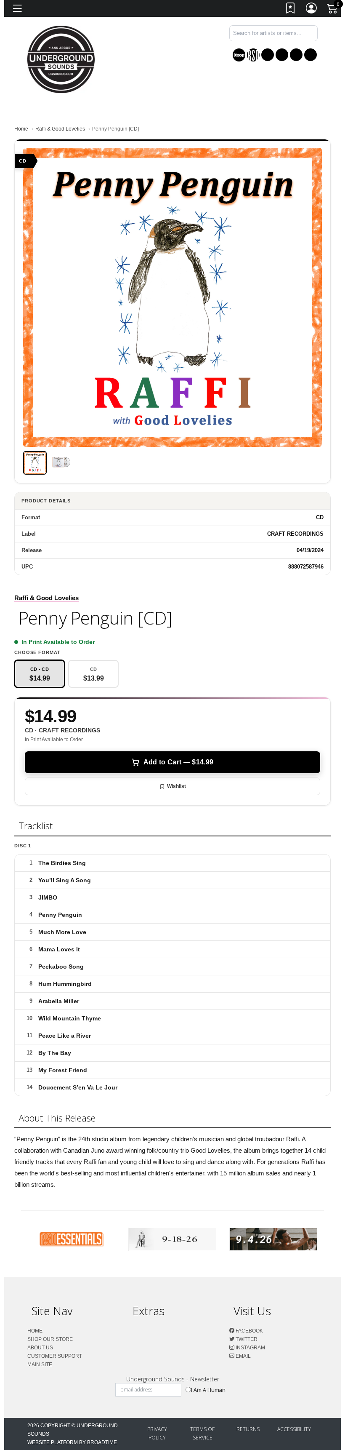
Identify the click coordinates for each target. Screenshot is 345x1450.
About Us (40, 1348)
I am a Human (208, 1390)
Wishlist (176, 786)
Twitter (245, 1339)
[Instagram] (296, 55)
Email (242, 1356)
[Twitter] (282, 55)
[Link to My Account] (312, 10)
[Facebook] (267, 55)
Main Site (39, 1364)
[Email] (310, 55)
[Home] (61, 59)
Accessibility (294, 1429)
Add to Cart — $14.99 (178, 762)
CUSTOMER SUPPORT (54, 1356)
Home (21, 129)
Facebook (248, 1331)
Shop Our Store (50, 1339)
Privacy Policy (157, 1433)
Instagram (249, 1348)
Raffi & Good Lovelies (60, 129)
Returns (248, 1429)
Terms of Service (202, 1433)
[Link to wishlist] (291, 10)
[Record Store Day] (253, 55)
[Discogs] (239, 55)
